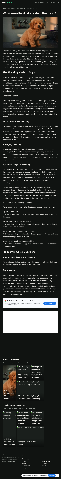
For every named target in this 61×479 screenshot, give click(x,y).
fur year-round (44, 77)
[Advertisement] (30, 322)
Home (37, 2)
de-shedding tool (9, 177)
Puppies (53, 2)
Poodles (24, 461)
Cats (58, 2)
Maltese (44, 465)
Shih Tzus (44, 463)
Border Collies (26, 465)
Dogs (47, 2)
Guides (42, 2)
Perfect (7, 2)
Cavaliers (44, 459)
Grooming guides (27, 459)
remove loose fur (27, 177)
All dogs (24, 468)
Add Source (51, 475)
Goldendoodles (46, 461)
